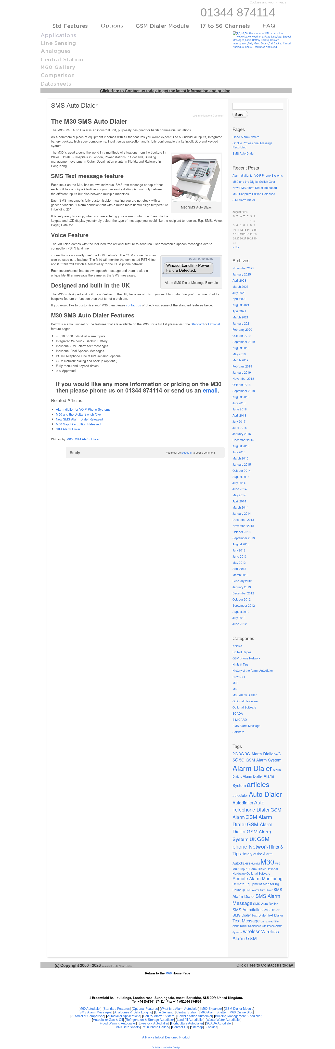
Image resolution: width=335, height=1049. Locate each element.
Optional (214, 324)
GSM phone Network (246, 658)
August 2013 (240, 544)
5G (235, 760)
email (210, 390)
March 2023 (240, 286)
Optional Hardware (245, 701)
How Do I (238, 676)
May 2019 (239, 354)
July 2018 (238, 403)
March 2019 (240, 360)
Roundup (238, 890)
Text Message (246, 921)
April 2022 (239, 299)
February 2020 (242, 329)
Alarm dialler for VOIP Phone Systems (257, 175)
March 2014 (240, 507)
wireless (251, 931)
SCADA (237, 713)
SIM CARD (239, 719)
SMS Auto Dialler (265, 903)
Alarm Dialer (252, 768)
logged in (186, 452)
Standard (197, 324)
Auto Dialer (265, 794)
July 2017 (238, 421)
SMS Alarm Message (246, 725)
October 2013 (241, 532)
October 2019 (241, 335)
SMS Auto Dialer (243, 153)
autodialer (240, 795)
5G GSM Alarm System (260, 760)
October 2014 (241, 470)
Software (238, 732)
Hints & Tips (240, 664)
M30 (235, 683)
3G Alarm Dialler (260, 754)
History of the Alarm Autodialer (252, 670)
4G (278, 754)
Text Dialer (259, 915)
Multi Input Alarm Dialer (249, 868)
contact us (133, 305)
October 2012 (241, 599)
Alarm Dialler (253, 776)
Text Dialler (275, 915)
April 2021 (239, 311)
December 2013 (243, 519)
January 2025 (241, 274)
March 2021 (240, 317)
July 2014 (238, 483)
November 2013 (243, 526)
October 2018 (241, 384)
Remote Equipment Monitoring (255, 883)
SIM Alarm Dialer (243, 200)
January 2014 (241, 513)
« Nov (236, 247)
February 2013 (242, 581)
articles (258, 784)
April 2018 (239, 415)
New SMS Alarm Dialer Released (254, 187)
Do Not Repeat (242, 652)
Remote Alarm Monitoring (257, 878)
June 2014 (239, 489)
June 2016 (239, 427)
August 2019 (240, 348)
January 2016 (241, 434)
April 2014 (239, 501)
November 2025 (243, 268)
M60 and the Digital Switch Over (253, 181)
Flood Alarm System (245, 137)
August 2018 (240, 397)
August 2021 (240, 305)
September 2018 (243, 391)
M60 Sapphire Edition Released (253, 194)
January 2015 (241, 464)
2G (235, 754)
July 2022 (238, 292)
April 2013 (239, 568)
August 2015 (240, 446)
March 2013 (240, 575)
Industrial (254, 863)
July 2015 (238, 452)
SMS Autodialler (247, 909)
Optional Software (244, 707)
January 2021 (241, 323)
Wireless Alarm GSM (255, 934)
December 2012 (243, 593)
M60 (235, 689)
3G (241, 754)
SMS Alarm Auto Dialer (259, 890)
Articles (237, 646)
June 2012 (239, 624)
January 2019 (241, 372)
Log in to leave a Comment (208, 115)
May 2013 (239, 562)
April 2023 (239, 280)
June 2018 (239, 409)
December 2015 (243, 440)
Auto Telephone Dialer (251, 806)
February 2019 (242, 366)
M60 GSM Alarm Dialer (82, 439)
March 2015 (240, 458)
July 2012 (238, 618)
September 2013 (243, 538)
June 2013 (239, 556)
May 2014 (239, 495)
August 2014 (240, 476)
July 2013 (238, 550)
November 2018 (243, 378)
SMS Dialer (271, 909)
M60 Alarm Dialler (244, 695)
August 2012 (240, 611)
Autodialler (242, 802)
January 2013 (241, 587)
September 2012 (243, 605)
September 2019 (243, 342)
